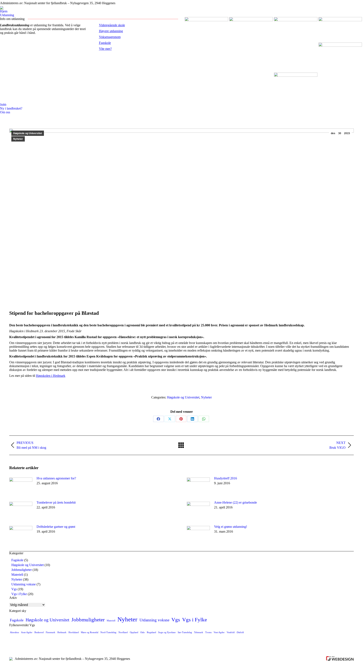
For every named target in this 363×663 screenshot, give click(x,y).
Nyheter (18, 139)
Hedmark (61, 632)
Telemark (198, 632)
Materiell (17, 574)
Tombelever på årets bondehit (56, 502)
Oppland (134, 632)
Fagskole (105, 43)
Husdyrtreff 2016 (225, 478)
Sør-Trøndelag (185, 632)
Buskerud (39, 632)
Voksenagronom (110, 37)
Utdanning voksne (23, 584)
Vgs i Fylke (19, 594)
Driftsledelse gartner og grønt (56, 526)
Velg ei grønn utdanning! (230, 526)
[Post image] (20, 486)
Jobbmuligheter (21, 570)
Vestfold (231, 632)
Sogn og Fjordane (167, 632)
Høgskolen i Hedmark (50, 375)
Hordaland (73, 632)
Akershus (14, 632)
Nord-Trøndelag (108, 632)
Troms (208, 632)
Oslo (142, 632)
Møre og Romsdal (89, 632)
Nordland (123, 632)
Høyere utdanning (111, 31)
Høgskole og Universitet (27, 133)
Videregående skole (112, 25)
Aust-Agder (26, 632)
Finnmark (50, 632)
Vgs (14, 589)
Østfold (240, 632)
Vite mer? (105, 48)
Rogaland (151, 632)
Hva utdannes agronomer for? (56, 478)
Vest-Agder (219, 632)
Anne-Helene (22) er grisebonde (235, 502)
